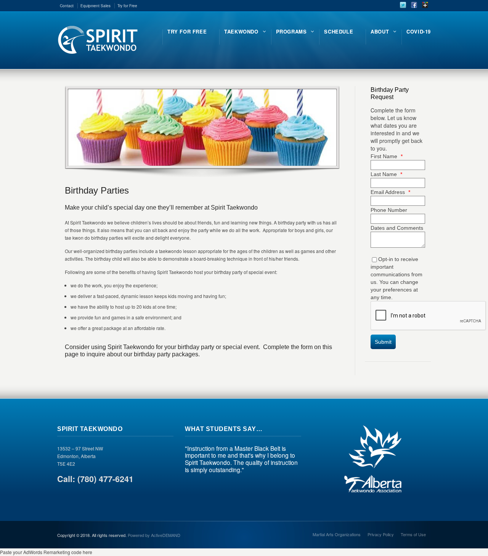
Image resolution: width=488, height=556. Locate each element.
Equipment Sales (95, 5)
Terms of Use (413, 534)
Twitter (403, 5)
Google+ (425, 5)
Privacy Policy (381, 534)
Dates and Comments (397, 228)
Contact (67, 5)
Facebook (414, 5)
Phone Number (389, 210)
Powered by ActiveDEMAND (154, 535)
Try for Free (127, 5)
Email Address (390, 192)
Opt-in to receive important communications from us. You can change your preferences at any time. (396, 278)
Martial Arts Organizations (337, 534)
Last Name (386, 174)
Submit (383, 342)
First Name (387, 156)
